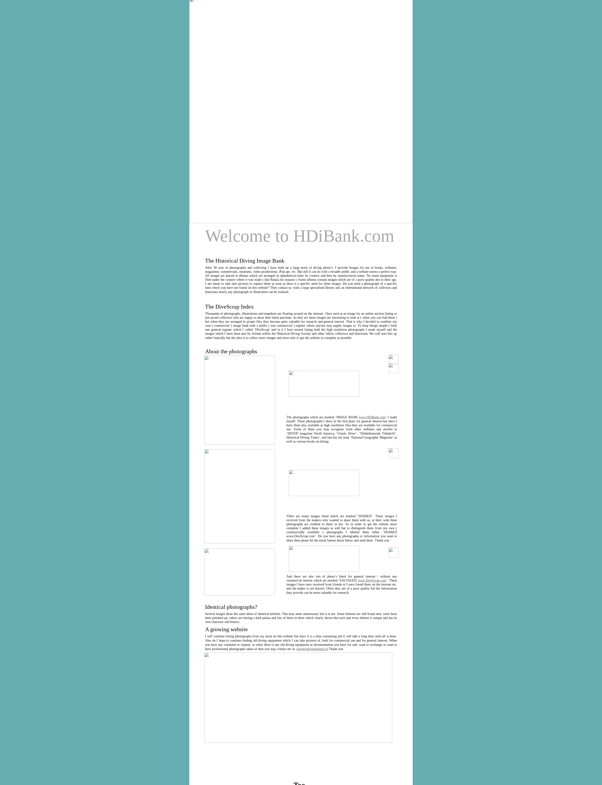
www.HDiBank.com (372, 417)
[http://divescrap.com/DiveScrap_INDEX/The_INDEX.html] (298, 742)
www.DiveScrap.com (372, 580)
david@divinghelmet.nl (312, 649)
